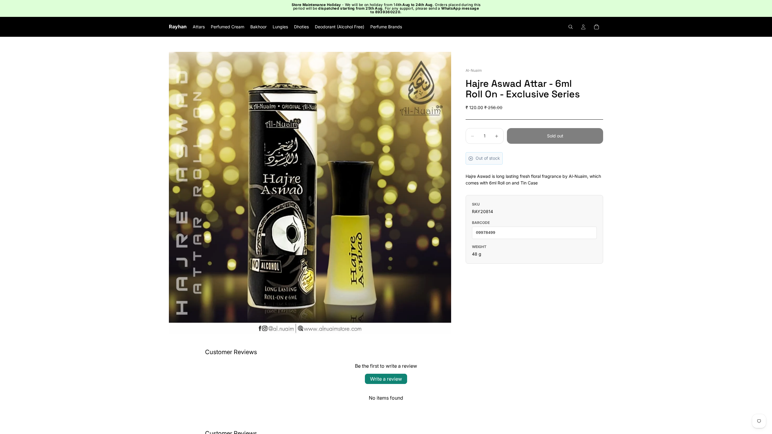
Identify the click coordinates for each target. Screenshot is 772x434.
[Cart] (596, 26)
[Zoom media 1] (310, 193)
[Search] (570, 26)
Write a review (386, 379)
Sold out (555, 135)
